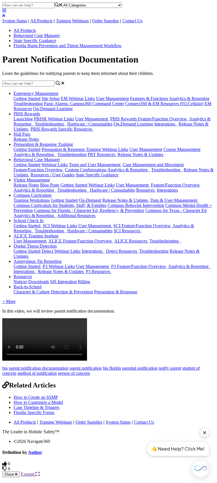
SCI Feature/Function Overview (142, 225)
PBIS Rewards (27, 113)
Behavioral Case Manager (37, 35)
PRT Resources (102, 154)
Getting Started (27, 98)
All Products (41, 20)
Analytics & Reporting (189, 98)
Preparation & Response (115, 291)
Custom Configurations (86, 169)
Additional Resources (76, 215)
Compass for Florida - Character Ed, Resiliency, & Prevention (89, 210)
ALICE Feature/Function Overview (80, 241)
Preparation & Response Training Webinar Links (85, 149)
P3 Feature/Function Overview (139, 266)
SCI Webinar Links (60, 225)
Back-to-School (28, 286)
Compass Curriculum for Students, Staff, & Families (60, 205)
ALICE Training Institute (36, 235)
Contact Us (132, 20)
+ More (9, 301)
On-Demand (90, 200)
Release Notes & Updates (140, 154)
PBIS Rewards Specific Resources (62, 129)
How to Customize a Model (38, 402)
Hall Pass (22, 134)
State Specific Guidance (35, 40)
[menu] (4, 10)
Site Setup (51, 98)
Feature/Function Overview (39, 169)
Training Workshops (32, 200)
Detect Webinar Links (61, 251)
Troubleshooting (28, 103)
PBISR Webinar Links (54, 118)
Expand (28, 474)
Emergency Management (36, 93)
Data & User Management (174, 200)
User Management (112, 98)
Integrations (165, 124)
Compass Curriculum (32, 195)
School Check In (29, 220)
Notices (20, 281)
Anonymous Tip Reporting (38, 261)
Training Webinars (72, 20)
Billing (84, 281)
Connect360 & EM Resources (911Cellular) (164, 103)
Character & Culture (32, 291)
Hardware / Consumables (89, 124)
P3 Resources (98, 271)
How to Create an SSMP (36, 397)
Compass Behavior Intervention (136, 205)
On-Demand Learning (53, 108)
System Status (14, 20)
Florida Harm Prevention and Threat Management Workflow (68, 45)
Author (35, 452)
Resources (146, 190)
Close (10, 474)
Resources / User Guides (53, 174)
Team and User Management (95, 164)
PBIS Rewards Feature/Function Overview (149, 118)
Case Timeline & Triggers (36, 407)
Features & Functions (149, 98)
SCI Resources (127, 230)
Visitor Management (32, 179)
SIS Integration (63, 281)
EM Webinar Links (78, 98)
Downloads (38, 281)
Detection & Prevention (72, 291)
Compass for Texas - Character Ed (176, 210)
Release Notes (26, 139)
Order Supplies (105, 20)
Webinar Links (55, 164)
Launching (23, 118)
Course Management (181, 149)
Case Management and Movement (153, 164)
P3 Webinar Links (59, 266)
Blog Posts (49, 185)
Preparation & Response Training (43, 144)
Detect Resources (122, 251)
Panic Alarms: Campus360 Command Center (84, 103)
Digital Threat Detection (35, 246)
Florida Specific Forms (34, 412)
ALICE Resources (131, 241)
